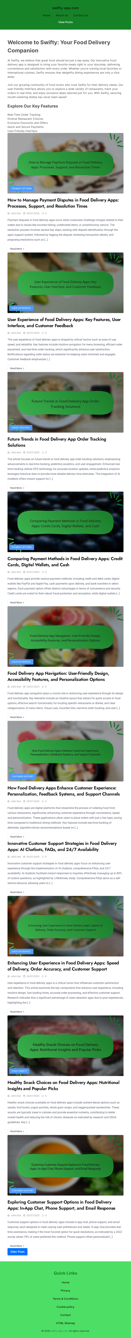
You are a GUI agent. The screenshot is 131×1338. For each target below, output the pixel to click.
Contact (65, 1315)
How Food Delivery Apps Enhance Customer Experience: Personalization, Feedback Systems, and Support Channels (64, 791)
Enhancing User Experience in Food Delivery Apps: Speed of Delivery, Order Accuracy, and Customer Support (63, 966)
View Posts (65, 22)
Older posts (17, 1251)
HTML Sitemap (65, 1323)
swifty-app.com (65, 8)
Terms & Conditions (65, 1298)
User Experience (21, 308)
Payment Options (22, 188)
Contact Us (81, 15)
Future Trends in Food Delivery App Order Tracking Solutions (57, 442)
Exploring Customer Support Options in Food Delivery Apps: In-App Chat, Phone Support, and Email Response (61, 1205)
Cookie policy (65, 1306)
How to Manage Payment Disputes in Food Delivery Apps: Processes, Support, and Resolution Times (63, 203)
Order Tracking (21, 427)
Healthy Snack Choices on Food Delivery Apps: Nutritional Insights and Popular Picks (63, 1085)
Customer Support (23, 776)
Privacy (65, 1290)
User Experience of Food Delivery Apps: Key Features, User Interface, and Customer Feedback (64, 322)
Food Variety (19, 1071)
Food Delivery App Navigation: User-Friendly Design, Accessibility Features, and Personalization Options (58, 676)
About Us (62, 15)
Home (46, 15)
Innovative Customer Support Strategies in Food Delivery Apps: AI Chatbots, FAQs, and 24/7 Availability (62, 846)
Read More (16, 248)
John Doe (16, 213)
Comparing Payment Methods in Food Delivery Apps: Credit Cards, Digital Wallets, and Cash (65, 561)
